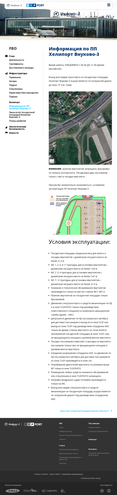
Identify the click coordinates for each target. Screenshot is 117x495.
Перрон (13, 85)
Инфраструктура (18, 73)
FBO (13, 48)
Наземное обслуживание (69, 450)
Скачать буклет (41, 474)
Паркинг (13, 96)
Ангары (13, 81)
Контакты (93, 449)
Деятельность (16, 60)
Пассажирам (94, 424)
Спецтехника (15, 89)
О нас (12, 56)
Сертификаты (16, 64)
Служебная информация (72, 474)
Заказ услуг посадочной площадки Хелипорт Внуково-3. (22, 114)
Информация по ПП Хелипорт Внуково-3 (20, 107)
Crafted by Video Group (91, 478)
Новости (14, 133)
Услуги (62, 446)
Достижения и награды (21, 68)
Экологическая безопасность (17, 127)
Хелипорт (14, 102)
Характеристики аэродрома (23, 93)
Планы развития (17, 121)
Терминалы (15, 77)
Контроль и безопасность (98, 431)
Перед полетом (94, 427)
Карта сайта (55, 474)
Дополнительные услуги (68, 453)
